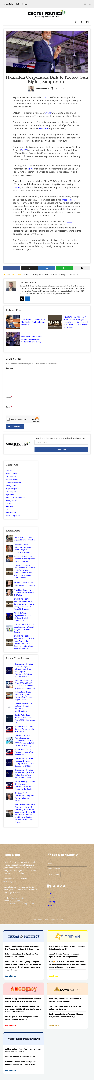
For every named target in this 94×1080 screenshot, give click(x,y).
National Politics (12, 480)
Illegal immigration (12, 488)
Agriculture (10, 494)
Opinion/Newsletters (13, 483)
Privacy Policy (8, 4)
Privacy (49, 906)
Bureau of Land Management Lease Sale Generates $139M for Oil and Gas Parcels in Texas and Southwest (23, 1009)
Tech (8, 509)
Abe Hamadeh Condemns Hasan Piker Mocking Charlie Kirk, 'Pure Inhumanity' (33, 322)
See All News (10, 976)
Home (6, 274)
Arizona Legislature (13, 515)
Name (9, 397)
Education (9, 506)
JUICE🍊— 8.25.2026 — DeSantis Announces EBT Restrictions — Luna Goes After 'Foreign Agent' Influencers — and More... (67, 964)
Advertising (51, 901)
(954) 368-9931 (16, 900)
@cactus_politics (17, 898)
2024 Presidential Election (15, 497)
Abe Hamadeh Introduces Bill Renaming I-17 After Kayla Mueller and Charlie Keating (32, 339)
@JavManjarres (10, 881)
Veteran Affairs (11, 512)
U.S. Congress (11, 477)
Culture (8, 503)
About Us (50, 897)
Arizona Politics (17, 274)
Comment (11, 368)
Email (9, 407)
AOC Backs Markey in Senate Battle (20, 1057)
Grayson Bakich (42, 89)
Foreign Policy (11, 485)
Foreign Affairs (11, 500)
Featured (9, 471)
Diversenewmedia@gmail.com (21, 903)
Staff (17, 4)
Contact (24, 4)
